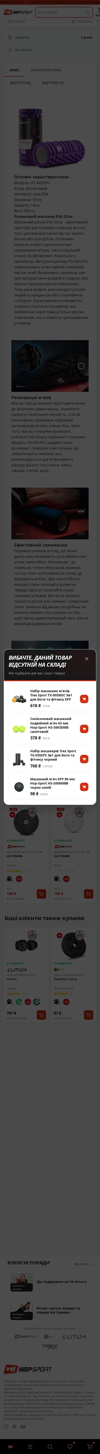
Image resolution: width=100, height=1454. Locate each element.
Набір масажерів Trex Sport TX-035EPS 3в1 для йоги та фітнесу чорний (53, 755)
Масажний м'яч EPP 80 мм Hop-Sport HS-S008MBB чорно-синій (52, 783)
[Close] (86, 658)
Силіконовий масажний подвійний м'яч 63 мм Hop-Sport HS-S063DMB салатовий (50, 725)
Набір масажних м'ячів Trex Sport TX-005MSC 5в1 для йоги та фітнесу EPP (51, 695)
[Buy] (84, 699)
